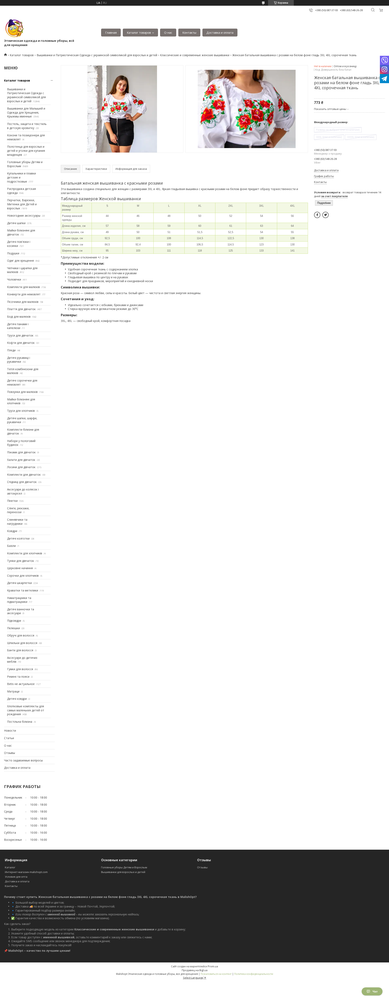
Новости (10, 730)
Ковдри (12, 531)
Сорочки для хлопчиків (23, 575)
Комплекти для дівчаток (24, 474)
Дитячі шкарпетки (19, 583)
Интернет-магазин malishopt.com (26, 872)
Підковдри (14, 620)
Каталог (10, 867)
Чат (375, 991)
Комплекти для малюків (23, 287)
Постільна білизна (19, 722)
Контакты (189, 32)
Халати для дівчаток (21, 460)
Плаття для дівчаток (21, 309)
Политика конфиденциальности (253, 974)
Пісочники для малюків (22, 302)
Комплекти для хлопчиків (24, 553)
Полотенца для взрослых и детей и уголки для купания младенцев (26, 150)
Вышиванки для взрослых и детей (123, 872)
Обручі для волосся (20, 635)
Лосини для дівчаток (21, 467)
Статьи (9, 738)
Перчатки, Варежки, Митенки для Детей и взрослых (22, 204)
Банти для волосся (20, 650)
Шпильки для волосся (22, 643)
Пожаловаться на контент (216, 974)
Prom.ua (213, 966)
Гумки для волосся (20, 669)
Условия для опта (16, 876)
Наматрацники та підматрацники (19, 600)
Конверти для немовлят (24, 294)
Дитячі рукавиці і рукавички (18, 360)
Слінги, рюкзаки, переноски (18, 510)
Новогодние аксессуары (23, 215)
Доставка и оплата (219, 32)
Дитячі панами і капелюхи (18, 326)
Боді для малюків (19, 316)
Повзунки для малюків (22, 392)
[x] (325, 215)
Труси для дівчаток (20, 335)
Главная (111, 32)
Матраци (13, 691)
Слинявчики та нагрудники (17, 522)
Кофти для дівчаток (21, 343)
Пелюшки (13, 628)
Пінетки (12, 501)
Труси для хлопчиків (21, 411)
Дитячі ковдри (17, 699)
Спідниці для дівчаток (22, 482)
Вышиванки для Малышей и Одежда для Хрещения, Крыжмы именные (26, 112)
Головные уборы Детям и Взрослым (124, 867)
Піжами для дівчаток (21, 452)
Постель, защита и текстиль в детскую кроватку (27, 126)
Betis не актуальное (21, 684)
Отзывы (9, 753)
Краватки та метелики (22, 590)
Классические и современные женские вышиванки (194, 55)
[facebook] (317, 215)
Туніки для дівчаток (20, 561)
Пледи (11, 350)
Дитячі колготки (18, 538)
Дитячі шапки (16, 223)
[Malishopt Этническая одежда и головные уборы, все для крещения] (14, 28)
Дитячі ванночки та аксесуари (20, 611)
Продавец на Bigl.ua (194, 970)
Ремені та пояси (18, 676)
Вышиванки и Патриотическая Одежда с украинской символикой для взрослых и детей (97, 55)
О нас (168, 32)
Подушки (13, 253)
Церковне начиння (20, 568)
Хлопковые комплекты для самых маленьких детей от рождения (25, 710)
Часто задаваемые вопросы (23, 760)
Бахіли (11, 546)
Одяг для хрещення (20, 260)
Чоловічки (14, 279)
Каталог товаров (139, 32)
